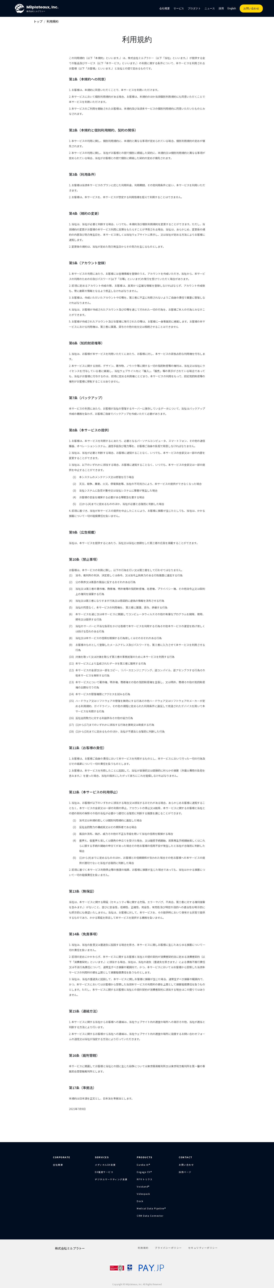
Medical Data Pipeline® (151, 1208)
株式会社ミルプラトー (70, 1248)
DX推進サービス (104, 1172)
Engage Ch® (144, 1172)
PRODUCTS (144, 1157)
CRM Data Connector (150, 1215)
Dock (140, 1201)
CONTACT (185, 1157)
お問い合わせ (251, 8)
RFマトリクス (145, 1179)
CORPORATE (61, 1157)
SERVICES (102, 1157)
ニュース (209, 8)
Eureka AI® (143, 1164)
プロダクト (194, 8)
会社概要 (164, 8)
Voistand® (143, 1186)
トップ (38, 21)
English (232, 8)
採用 (221, 8)
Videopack (143, 1193)
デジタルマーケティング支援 (111, 1179)
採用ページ (185, 1172)
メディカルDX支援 (105, 1164)
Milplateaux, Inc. (42, 8)
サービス (179, 8)
